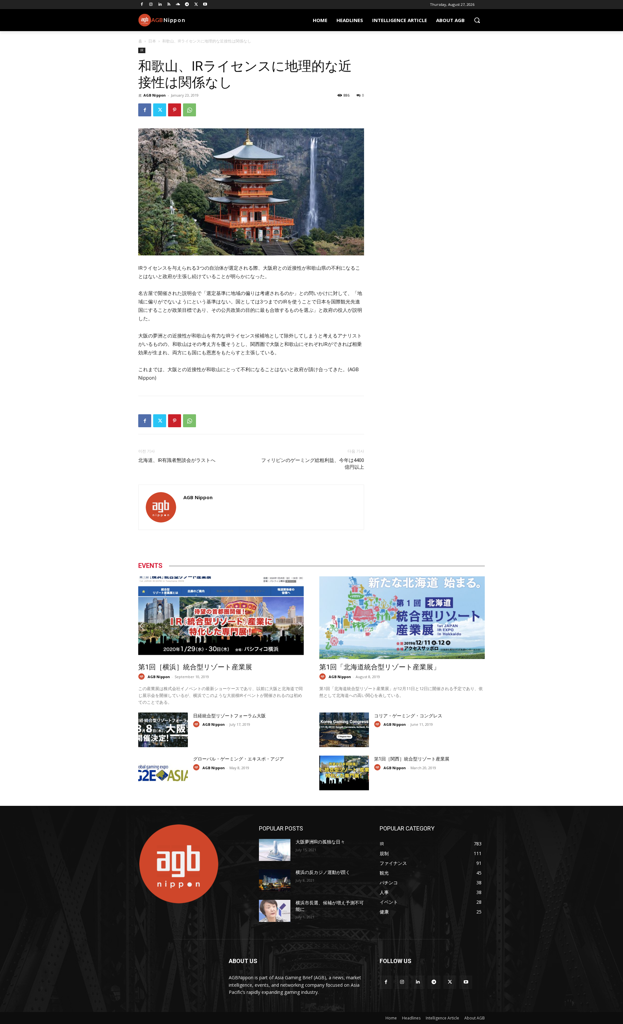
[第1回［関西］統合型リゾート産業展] (344, 773)
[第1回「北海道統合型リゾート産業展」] (402, 617)
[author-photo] (142, 676)
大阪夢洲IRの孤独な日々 (320, 841)
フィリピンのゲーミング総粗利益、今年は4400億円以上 (312, 463)
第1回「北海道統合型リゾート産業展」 (379, 667)
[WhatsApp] (189, 109)
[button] (477, 20)
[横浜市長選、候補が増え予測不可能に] (274, 911)
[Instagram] (151, 4)
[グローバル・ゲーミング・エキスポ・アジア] (163, 773)
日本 (152, 41)
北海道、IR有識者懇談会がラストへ (177, 460)
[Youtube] (205, 4)
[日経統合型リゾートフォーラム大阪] (163, 729)
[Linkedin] (160, 4)
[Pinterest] (174, 109)
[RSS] (169, 4)
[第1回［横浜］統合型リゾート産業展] (221, 617)
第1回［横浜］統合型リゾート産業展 (195, 667)
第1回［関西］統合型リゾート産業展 (411, 758)
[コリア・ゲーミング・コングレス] (344, 729)
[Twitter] (196, 4)
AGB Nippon (154, 95)
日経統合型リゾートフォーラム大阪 (229, 715)
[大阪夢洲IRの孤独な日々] (274, 850)
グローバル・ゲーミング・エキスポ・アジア (238, 758)
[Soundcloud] (178, 4)
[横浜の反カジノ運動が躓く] (274, 880)
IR (141, 50)
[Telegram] (187, 4)
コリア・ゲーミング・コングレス (408, 715)
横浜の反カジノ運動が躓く (323, 872)
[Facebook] (142, 4)
